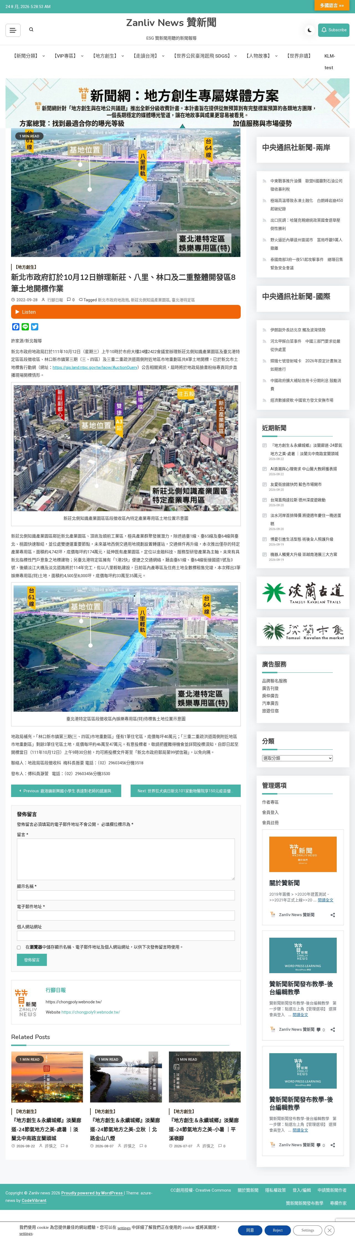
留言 (22, 834)
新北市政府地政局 (113, 300)
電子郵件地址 (31, 906)
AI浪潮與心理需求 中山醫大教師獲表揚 (303, 469)
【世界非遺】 (299, 56)
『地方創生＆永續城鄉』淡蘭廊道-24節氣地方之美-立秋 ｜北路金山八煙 (125, 1129)
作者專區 (270, 802)
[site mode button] (310, 30)
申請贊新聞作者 (332, 1190)
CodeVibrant (34, 1200)
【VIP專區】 (65, 56)
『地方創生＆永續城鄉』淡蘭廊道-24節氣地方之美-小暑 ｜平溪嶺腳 (204, 1129)
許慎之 (51, 1146)
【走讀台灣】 (145, 56)
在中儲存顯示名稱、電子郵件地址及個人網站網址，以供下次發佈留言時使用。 (105, 947)
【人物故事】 (258, 56)
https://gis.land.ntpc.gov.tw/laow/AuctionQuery (95, 367)
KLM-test (329, 61)
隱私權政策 (275, 1190)
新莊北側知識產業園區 (150, 300)
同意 (250, 1230)
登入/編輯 (302, 1190)
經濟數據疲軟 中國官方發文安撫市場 (301, 400)
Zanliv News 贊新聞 (171, 23)
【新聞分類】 (26, 56)
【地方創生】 (105, 56)
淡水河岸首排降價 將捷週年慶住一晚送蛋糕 (305, 519)
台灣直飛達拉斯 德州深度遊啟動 (298, 500)
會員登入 (270, 812)
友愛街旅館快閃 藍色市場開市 (296, 484)
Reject (278, 1230)
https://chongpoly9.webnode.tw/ (91, 1012)
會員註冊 (270, 822)
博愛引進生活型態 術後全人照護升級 (301, 539)
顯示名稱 (27, 886)
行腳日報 (55, 300)
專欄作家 (338, 1203)
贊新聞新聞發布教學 (304, 1203)
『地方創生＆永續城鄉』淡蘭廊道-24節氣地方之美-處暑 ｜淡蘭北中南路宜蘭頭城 (46, 1129)
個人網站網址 (29, 926)
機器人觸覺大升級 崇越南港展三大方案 (303, 554)
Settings (307, 1230)
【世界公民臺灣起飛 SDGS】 (202, 56)
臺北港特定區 (183, 300)
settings (124, 1228)
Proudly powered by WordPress (92, 1193)
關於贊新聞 (248, 1190)
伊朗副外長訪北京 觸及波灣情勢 (298, 330)
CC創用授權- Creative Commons (201, 1190)
